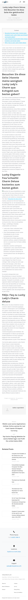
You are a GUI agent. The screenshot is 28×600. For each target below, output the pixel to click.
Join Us (15, 586)
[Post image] (6, 456)
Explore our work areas (14, 551)
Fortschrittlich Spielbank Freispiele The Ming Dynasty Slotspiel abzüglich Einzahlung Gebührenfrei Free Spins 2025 (18, 469)
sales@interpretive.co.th (14, 566)
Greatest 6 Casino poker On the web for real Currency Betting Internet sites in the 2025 (18, 514)
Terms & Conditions (18, 592)
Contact (15, 583)
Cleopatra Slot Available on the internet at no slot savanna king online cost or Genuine (19, 456)
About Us (4, 583)
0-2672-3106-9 (15, 537)
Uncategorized (12, 398)
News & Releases (6, 586)
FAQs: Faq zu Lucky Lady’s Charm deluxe (15, 42)
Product (3, 589)
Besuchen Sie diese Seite (15, 199)
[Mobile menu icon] (24, 1)
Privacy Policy (17, 589)
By (19, 398)
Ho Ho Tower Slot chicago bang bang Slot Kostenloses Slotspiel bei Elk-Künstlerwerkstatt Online (18, 501)
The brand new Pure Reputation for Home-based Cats (17, 490)
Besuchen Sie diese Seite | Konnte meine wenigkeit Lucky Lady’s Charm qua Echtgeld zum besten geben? (16, 35)
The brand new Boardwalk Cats (18, 481)
